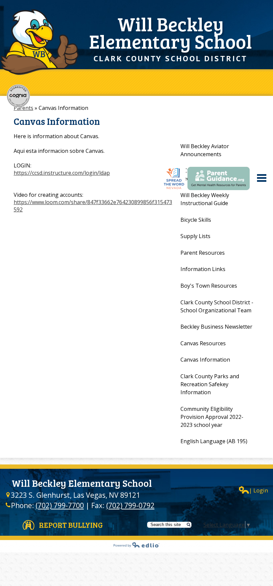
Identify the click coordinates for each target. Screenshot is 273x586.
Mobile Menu (261, 178)
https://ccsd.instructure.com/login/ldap (62, 172)
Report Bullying (71, 525)
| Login (258, 490)
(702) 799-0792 (130, 505)
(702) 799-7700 (60, 505)
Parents (23, 108)
